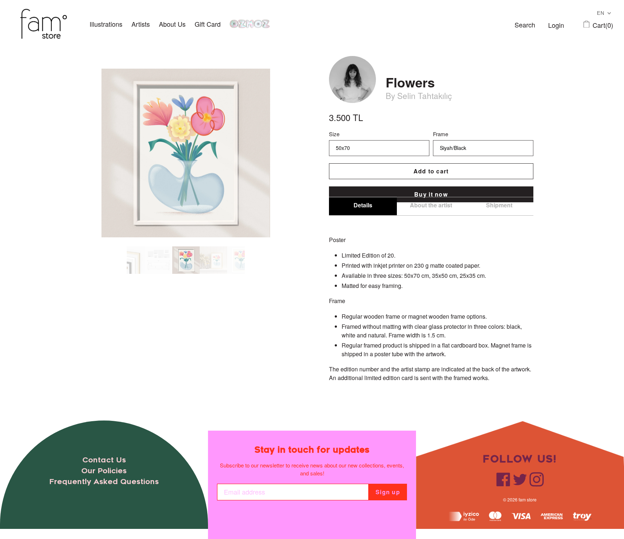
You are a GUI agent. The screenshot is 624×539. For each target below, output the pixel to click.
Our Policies (104, 471)
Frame (440, 134)
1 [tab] (129, 279)
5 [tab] (158, 279)
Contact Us (104, 460)
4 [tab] (150, 279)
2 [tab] (136, 279)
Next (250, 260)
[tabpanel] (186, 260)
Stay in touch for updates (312, 450)
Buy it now (431, 194)
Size (334, 134)
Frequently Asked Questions (104, 482)
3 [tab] (143, 279)
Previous (121, 260)
